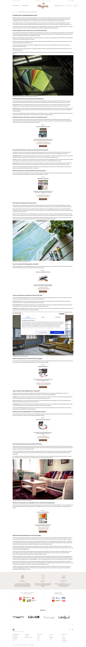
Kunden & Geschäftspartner (28, 637)
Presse (38, 640)
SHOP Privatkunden (16, 5)
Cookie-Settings (31, 644)
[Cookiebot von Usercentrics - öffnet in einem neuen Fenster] (59, 314)
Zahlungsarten (52, 637)
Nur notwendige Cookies (43, 332)
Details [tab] (43, 317)
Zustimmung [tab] (28, 317)
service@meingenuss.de (69, 583)
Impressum (63, 637)
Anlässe (14, 640)
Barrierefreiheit (64, 641)
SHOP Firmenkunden (25, 5)
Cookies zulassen (57, 332)
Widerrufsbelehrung (64, 640)
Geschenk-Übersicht (15, 637)
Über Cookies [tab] (57, 317)
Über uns (38, 637)
